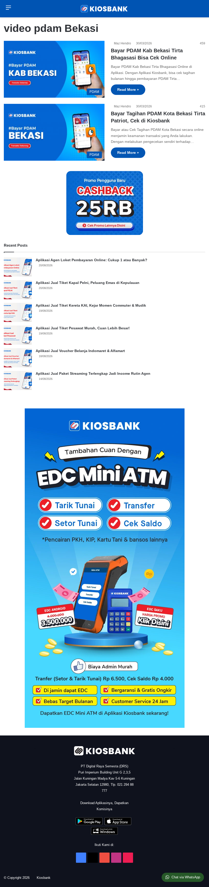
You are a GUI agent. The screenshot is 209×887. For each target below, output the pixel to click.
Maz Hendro (123, 43)
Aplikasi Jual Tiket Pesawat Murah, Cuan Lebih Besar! (83, 328)
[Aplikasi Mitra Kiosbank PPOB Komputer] (104, 833)
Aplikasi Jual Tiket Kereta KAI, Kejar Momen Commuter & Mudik (91, 305)
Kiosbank (45, 878)
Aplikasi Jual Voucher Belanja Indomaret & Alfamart (80, 351)
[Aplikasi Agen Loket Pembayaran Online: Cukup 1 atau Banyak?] (18, 267)
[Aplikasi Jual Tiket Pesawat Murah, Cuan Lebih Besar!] (18, 335)
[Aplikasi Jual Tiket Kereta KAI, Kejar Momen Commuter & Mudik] (18, 312)
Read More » (128, 90)
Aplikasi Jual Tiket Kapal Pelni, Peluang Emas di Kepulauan (87, 283)
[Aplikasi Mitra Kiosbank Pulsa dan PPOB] (89, 824)
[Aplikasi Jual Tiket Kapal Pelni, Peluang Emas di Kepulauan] (18, 289)
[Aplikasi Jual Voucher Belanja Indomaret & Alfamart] (18, 357)
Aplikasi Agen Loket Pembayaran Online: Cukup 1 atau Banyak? (91, 260)
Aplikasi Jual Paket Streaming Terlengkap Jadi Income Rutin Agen (93, 373)
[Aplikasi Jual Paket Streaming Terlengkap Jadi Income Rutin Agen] (18, 380)
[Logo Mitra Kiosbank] (104, 9)
